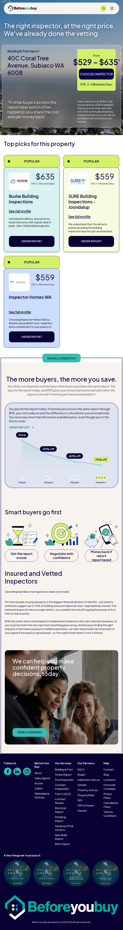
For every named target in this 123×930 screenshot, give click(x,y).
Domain (82, 785)
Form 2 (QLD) (63, 794)
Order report (31, 241)
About (38, 773)
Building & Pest (64, 769)
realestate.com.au (89, 779)
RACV (81, 769)
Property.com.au (88, 790)
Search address (30, 732)
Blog (106, 774)
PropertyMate (86, 795)
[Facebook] (8, 771)
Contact (108, 769)
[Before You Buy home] (22, 8)
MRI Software (86, 805)
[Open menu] (112, 8)
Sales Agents (42, 778)
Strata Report (63, 774)
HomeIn (82, 810)
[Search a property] (103, 8)
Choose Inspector (96, 74)
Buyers (39, 783)
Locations (109, 779)
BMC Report (62, 844)
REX (80, 800)
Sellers (39, 788)
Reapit (82, 774)
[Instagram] (27, 771)
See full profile (20, 211)
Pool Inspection (64, 779)
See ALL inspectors (61, 358)
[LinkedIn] (17, 771)
